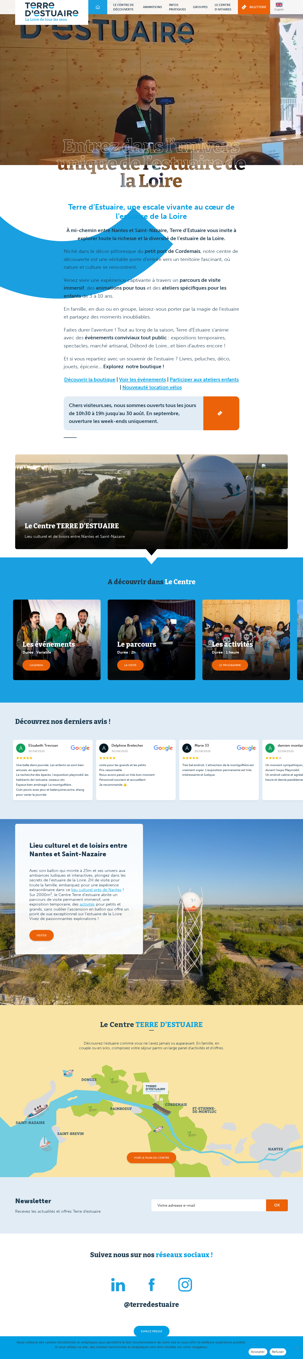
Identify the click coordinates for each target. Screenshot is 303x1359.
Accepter (258, 1352)
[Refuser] (297, 1347)
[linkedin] (118, 1285)
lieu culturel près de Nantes (96, 889)
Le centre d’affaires (223, 7)
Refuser (278, 1352)
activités (87, 904)
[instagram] (185, 1285)
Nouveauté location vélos (152, 387)
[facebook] (152, 1285)
